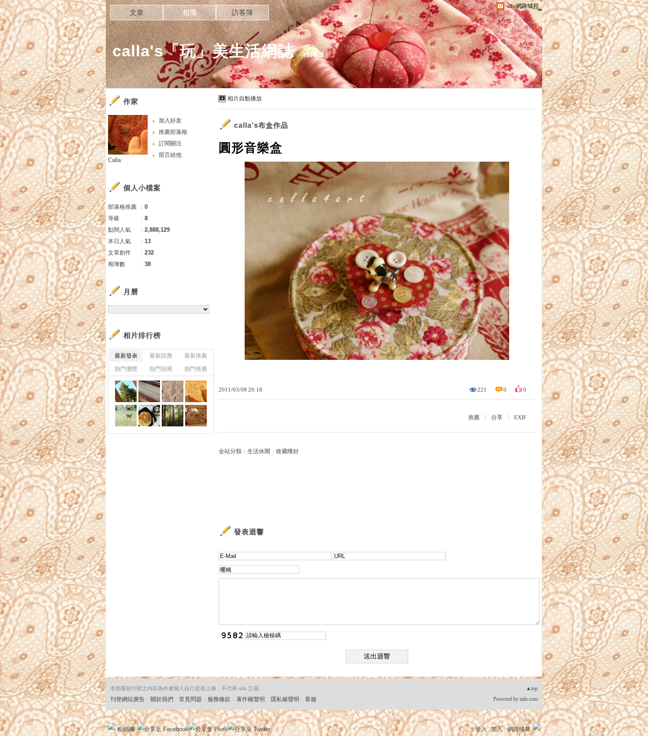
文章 (137, 12)
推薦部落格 (173, 132)
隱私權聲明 (285, 699)
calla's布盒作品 (261, 125)
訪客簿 (242, 12)
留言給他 (170, 155)
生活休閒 (258, 451)
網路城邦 (518, 729)
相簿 (189, 12)
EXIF (520, 417)
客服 (311, 699)
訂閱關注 (170, 143)
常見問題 (190, 699)
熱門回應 (160, 369)
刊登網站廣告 (127, 699)
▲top (532, 688)
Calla (114, 160)
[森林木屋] (126, 391)
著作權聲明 (250, 699)
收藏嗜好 (287, 451)
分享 (497, 417)
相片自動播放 (244, 98)
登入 (481, 729)
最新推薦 (195, 355)
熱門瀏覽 (126, 369)
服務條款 (219, 699)
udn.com (529, 699)
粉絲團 (125, 729)
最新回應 (160, 355)
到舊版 (315, 54)
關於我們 (161, 699)
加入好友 (170, 120)
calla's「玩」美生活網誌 (203, 51)
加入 (497, 729)
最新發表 (126, 355)
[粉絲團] (111, 726)
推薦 (474, 417)
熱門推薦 (195, 369)
